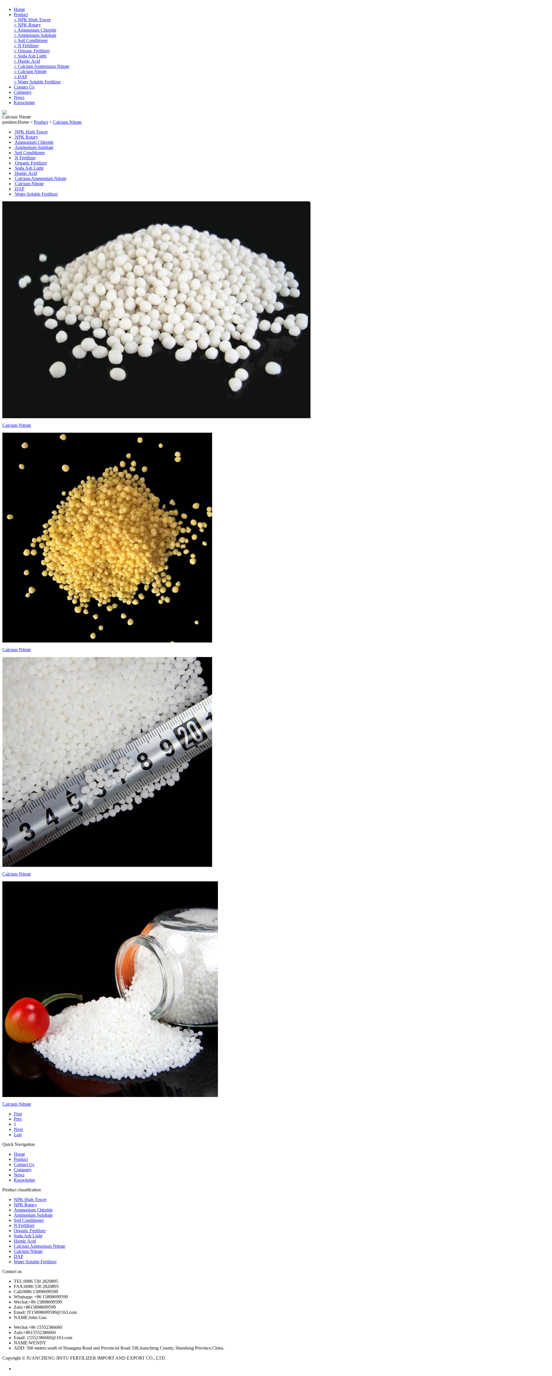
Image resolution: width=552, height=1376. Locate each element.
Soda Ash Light (30, 55)
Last (18, 1134)
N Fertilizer (26, 45)
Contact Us (24, 87)
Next (18, 1129)
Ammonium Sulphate (35, 35)
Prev (18, 1119)
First (18, 1113)
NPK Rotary (27, 24)
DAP (20, 76)
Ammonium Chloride (35, 30)
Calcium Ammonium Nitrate (41, 66)
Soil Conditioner (31, 40)
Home (19, 9)
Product (21, 14)
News (19, 97)
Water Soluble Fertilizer (37, 81)
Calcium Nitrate (30, 71)
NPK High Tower (32, 19)
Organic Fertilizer (32, 50)
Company (23, 92)
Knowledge (24, 102)
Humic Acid (27, 61)
